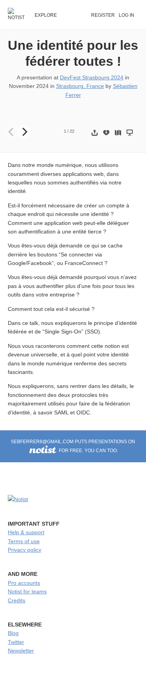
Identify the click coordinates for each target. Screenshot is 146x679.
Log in (126, 15)
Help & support (26, 532)
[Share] (94, 132)
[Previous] (12, 132)
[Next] (24, 132)
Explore (46, 15)
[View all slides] (118, 132)
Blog (13, 633)
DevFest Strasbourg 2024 (91, 77)
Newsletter (21, 650)
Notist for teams (27, 591)
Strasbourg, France (80, 86)
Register (103, 15)
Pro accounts (24, 583)
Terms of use (24, 541)
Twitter (16, 642)
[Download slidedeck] (106, 132)
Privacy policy (24, 550)
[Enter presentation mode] (129, 132)
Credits (16, 600)
